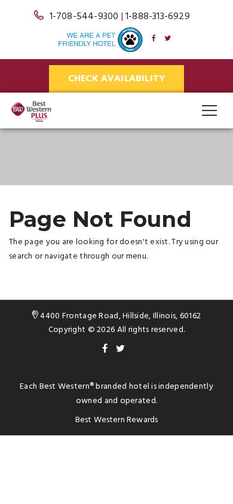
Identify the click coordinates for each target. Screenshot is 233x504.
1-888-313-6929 (157, 16)
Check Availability (116, 79)
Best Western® (66, 387)
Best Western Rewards (116, 420)
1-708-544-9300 (84, 16)
